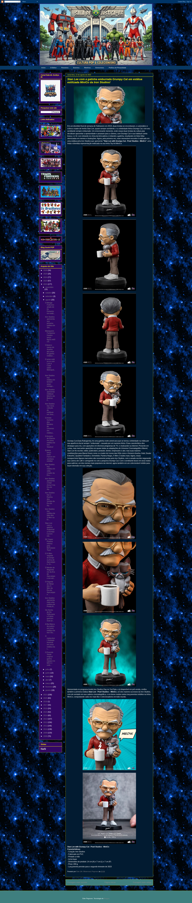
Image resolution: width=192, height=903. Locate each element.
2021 (45, 695)
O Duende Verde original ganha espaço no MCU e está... (50, 658)
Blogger (106, 898)
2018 (45, 701)
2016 (45, 708)
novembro (49, 287)
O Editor (53, 68)
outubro (48, 293)
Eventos (76, 68)
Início (43, 68)
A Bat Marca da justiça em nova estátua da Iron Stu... (50, 628)
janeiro (48, 690)
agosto (48, 300)
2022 (45, 284)
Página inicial (109, 882)
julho (47, 669)
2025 (45, 274)
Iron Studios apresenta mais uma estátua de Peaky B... (50, 602)
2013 (45, 719)
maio (47, 676)
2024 (45, 277)
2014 (45, 715)
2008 (45, 736)
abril (47, 680)
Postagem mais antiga (142, 882)
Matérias (87, 68)
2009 (45, 733)
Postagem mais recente (77, 882)
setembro (49, 296)
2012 (45, 722)
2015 (45, 712)
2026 (45, 270)
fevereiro (49, 687)
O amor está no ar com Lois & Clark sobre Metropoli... (50, 365)
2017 (45, 705)
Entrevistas (99, 68)
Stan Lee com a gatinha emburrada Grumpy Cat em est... (49, 529)
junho (47, 673)
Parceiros (64, 68)
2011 (45, 726)
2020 (45, 698)
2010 (45, 729)
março (48, 683)
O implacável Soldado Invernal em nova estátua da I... (50, 642)
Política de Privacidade (117, 68)
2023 (45, 281)
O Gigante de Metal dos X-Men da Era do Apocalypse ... (50, 588)
